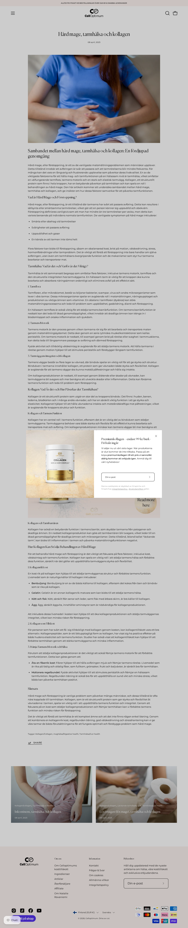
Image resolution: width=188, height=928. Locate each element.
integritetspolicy (120, 489)
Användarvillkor (136, 489)
